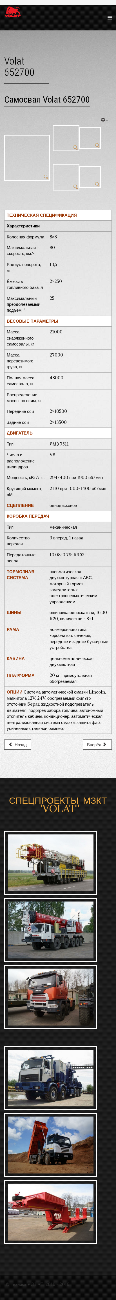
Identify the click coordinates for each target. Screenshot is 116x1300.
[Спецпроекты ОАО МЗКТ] (58, 1078)
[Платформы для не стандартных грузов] (58, 1212)
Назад (20, 744)
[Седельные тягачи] (58, 997)
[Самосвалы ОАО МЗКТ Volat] (58, 1145)
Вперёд (94, 744)
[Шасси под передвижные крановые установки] (58, 930)
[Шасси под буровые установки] (58, 863)
